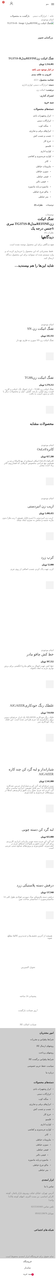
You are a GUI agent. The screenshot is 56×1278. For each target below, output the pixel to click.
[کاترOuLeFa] (28, 436)
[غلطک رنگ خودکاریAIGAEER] (29, 697)
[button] (50, 410)
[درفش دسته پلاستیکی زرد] (42, 877)
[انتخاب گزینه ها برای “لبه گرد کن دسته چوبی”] (50, 864)
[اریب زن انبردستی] (34, 495)
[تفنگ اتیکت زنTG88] (43, 370)
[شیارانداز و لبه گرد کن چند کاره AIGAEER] (28, 754)
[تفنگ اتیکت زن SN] (28, 297)
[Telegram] (40, 949)
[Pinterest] (31, 949)
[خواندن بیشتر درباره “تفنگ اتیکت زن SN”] (50, 356)
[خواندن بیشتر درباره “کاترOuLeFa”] (50, 481)
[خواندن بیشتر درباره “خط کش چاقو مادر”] (50, 684)
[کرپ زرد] (31, 549)
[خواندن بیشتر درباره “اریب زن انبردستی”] (50, 536)
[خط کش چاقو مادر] (28, 622)
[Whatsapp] (23, 949)
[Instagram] (48, 949)
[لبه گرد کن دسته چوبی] (42, 822)
